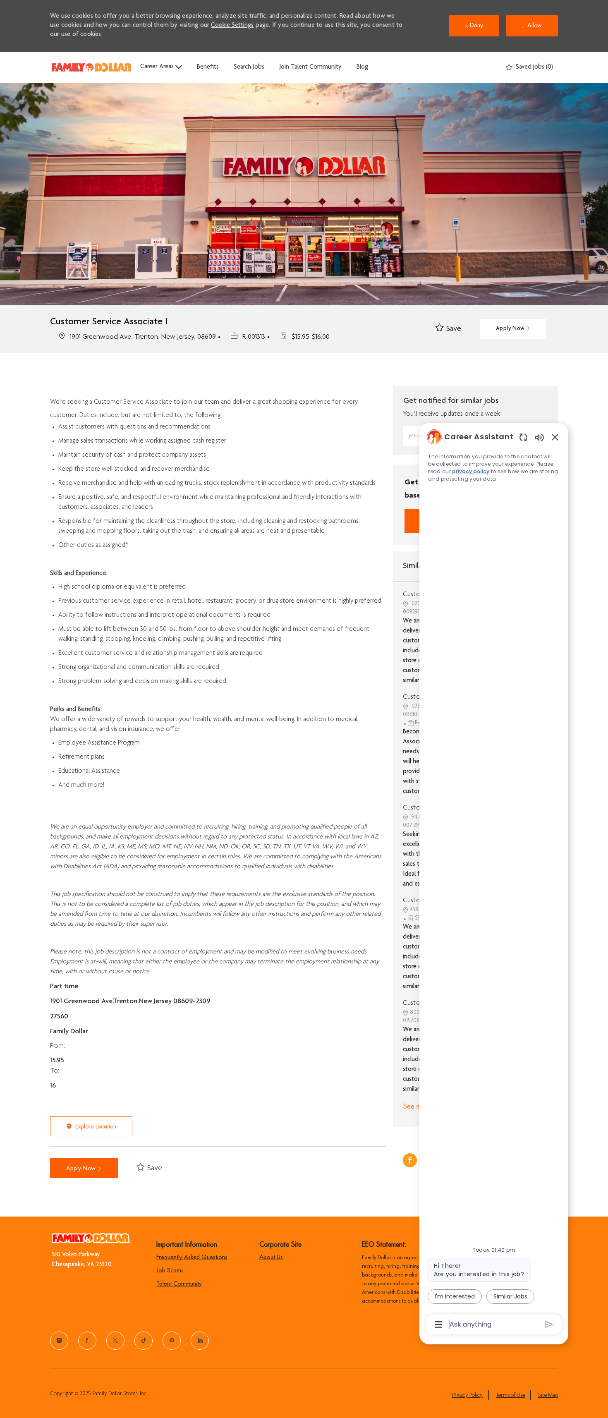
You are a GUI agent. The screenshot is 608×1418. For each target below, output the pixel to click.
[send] (549, 1324)
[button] (513, 329)
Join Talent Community (310, 67)
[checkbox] (448, 329)
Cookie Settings (232, 25)
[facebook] (87, 1341)
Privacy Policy (467, 1396)
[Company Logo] (91, 67)
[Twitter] (115, 1341)
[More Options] (438, 1324)
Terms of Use (510, 1396)
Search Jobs (249, 67)
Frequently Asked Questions (191, 1257)
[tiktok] (143, 1341)
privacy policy (470, 471)
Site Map (548, 1396)
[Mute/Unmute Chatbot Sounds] (539, 437)
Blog (362, 67)
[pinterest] (172, 1341)
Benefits (208, 67)
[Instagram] (59, 1341)
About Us (271, 1257)
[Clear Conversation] (523, 437)
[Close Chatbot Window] (555, 437)
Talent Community (179, 1283)
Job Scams (170, 1270)
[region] (493, 879)
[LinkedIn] (200, 1341)
